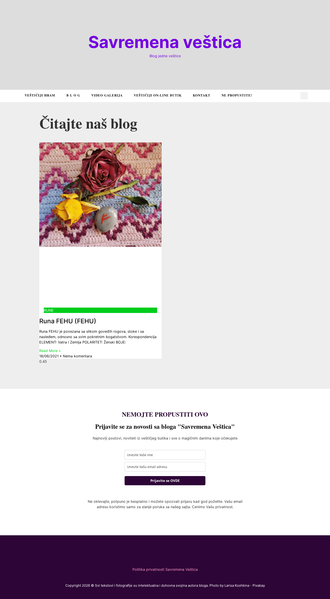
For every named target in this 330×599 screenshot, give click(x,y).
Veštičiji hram (40, 95)
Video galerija (107, 95)
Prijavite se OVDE (165, 480)
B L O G (73, 95)
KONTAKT (201, 95)
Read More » (50, 350)
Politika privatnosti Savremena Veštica (165, 569)
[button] (304, 95)
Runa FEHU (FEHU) (67, 321)
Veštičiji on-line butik (158, 95)
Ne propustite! (237, 95)
